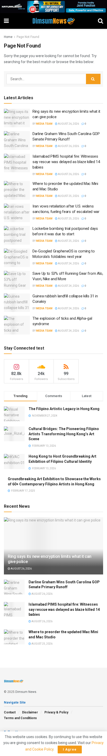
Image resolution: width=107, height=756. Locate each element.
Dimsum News (25, 692)
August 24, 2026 (68, 263)
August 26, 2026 (68, 123)
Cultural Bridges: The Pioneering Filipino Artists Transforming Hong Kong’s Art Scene (64, 434)
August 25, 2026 (68, 196)
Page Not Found (28, 37)
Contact (10, 712)
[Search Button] (93, 79)
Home (8, 37)
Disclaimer (30, 712)
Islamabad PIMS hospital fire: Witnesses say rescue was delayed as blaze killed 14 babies (66, 162)
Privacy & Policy (56, 712)
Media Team (44, 123)
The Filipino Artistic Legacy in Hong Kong (64, 409)
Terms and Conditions (20, 718)
